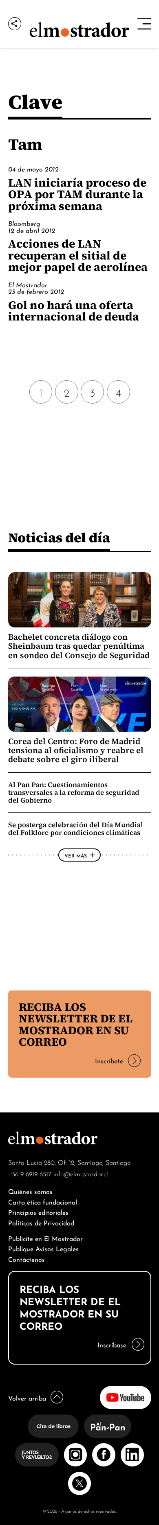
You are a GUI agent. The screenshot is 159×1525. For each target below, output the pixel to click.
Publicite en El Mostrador (45, 1238)
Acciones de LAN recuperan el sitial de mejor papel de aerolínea (78, 255)
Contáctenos (26, 1258)
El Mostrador (27, 284)
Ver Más (75, 855)
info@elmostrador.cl (80, 1173)
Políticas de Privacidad (41, 1222)
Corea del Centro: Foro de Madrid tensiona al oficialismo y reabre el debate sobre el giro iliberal (76, 750)
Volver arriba (27, 1397)
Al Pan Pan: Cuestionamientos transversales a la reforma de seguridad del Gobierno (73, 792)
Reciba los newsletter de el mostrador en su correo (75, 1024)
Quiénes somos (30, 1191)
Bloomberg (24, 223)
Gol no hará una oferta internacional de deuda (73, 310)
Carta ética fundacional (42, 1201)
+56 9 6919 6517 (29, 1173)
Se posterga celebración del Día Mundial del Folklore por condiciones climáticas (75, 828)
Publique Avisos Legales (43, 1248)
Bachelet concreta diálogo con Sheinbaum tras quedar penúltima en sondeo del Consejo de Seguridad (79, 646)
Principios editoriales (38, 1211)
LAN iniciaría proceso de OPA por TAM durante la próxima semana (77, 194)
